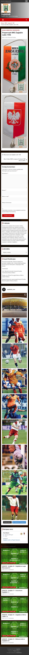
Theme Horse (16, 651)
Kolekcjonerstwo (7, 30)
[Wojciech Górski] (14, 381)
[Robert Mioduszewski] (14, 457)
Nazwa (4, 190)
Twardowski (11, 569)
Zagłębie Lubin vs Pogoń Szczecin (11, 540)
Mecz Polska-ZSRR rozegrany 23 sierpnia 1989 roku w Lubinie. (14, 159)
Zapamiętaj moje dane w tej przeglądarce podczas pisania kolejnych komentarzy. (13, 211)
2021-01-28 (4, 37)
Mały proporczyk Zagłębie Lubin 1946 (12, 154)
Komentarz (5, 173)
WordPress (19, 652)
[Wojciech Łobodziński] (14, 356)
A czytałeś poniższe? (9, 546)
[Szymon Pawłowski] (14, 431)
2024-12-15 (4, 569)
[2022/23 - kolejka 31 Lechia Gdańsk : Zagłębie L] (14, 305)
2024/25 (4, 562)
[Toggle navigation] (3, 19)
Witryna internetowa (6, 202)
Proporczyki (15, 30)
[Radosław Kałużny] (14, 482)
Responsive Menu (26, 1)
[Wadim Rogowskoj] (14, 406)
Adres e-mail (5, 196)
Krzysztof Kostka (12, 37)
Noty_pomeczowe (11, 562)
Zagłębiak (5, 14)
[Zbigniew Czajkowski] (14, 330)
